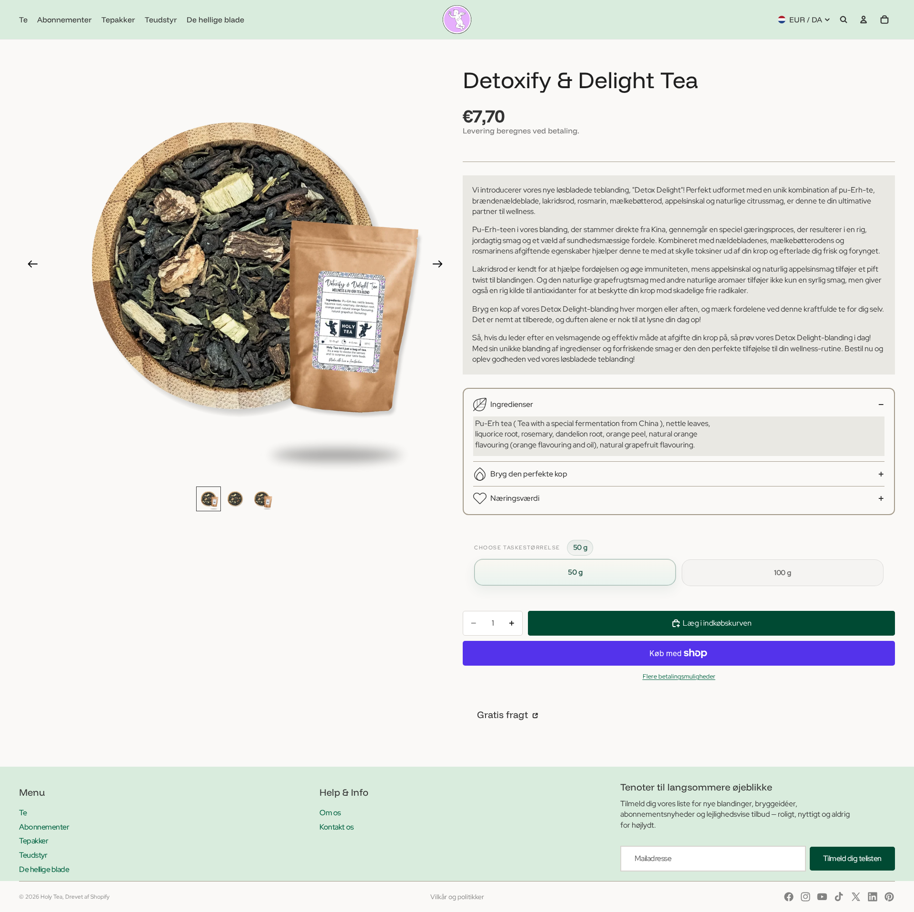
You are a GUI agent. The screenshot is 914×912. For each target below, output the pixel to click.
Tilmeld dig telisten (852, 858)
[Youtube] (822, 896)
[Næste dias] (440, 265)
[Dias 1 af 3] (208, 498)
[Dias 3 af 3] (261, 498)
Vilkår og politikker (457, 896)
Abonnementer (44, 827)
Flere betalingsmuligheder (679, 676)
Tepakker (33, 841)
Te (23, 813)
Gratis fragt (503, 714)
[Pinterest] (889, 896)
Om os (330, 813)
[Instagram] (805, 896)
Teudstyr (33, 855)
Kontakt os (336, 827)
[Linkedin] (872, 896)
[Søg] (843, 19)
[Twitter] (856, 896)
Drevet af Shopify (87, 897)
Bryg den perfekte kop (528, 474)
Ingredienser (511, 404)
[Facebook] (789, 896)
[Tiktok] (838, 896)
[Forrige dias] (29, 265)
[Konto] (863, 19)
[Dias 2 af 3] (235, 498)
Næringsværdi (514, 498)
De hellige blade (44, 869)
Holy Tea (51, 897)
